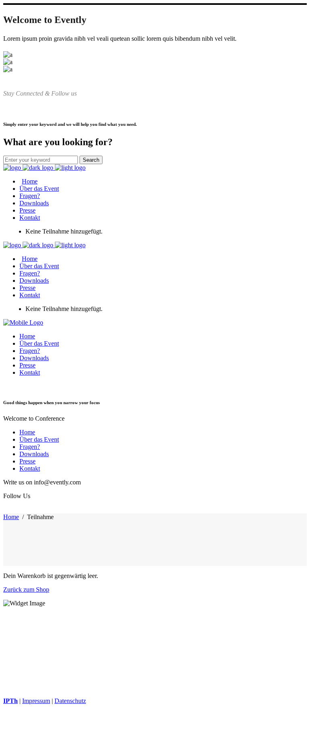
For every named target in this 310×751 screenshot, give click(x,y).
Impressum (36, 700)
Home (11, 516)
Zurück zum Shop (26, 589)
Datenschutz (70, 700)
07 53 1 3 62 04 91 (48, 651)
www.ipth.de (20, 673)
